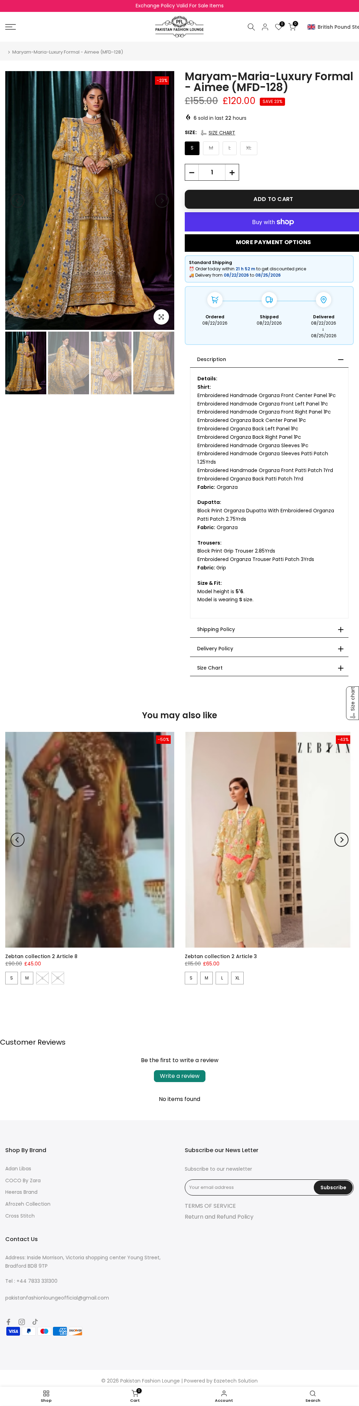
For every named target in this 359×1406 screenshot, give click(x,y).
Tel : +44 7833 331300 (31, 1280)
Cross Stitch (20, 1215)
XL (237, 978)
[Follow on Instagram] (22, 1322)
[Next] (162, 201)
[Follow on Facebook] (8, 1322)
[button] (217, 132)
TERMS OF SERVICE (210, 1206)
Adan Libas (18, 1168)
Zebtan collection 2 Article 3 (221, 956)
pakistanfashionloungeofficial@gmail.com (57, 1297)
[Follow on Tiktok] (35, 1322)
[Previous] (18, 201)
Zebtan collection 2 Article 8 (41, 956)
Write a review (179, 1076)
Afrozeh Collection (27, 1203)
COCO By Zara (23, 1180)
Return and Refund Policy (219, 1217)
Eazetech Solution (236, 1380)
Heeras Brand (21, 1192)
